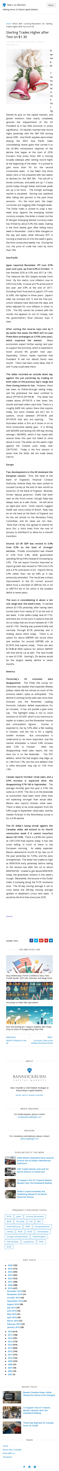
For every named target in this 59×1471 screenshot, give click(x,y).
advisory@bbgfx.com (29, 1138)
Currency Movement (32, 23)
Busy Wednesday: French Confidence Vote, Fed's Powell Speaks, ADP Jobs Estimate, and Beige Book (29, 977)
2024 (10, 1271)
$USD (15, 23)
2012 (10, 1351)
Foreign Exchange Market (17, 1236)
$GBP (27, 1226)
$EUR (9, 1221)
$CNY (9, 1247)
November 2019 (15, 1294)
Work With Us (9, 1453)
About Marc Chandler (12, 1449)
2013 (10, 1348)
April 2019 (12, 1317)
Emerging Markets (42, 1226)
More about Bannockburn (29, 1095)
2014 (10, 1344)
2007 (10, 1367)
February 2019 (14, 1324)
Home (8, 23)
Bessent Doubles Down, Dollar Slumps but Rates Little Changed (39, 1393)
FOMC (41, 1241)
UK (43, 23)
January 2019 (13, 1327)
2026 (10, 1265)
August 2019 (13, 1304)
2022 (10, 1278)
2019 (10, 1288)
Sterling (10, 1231)
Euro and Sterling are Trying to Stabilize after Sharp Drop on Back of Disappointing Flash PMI (28, 1028)
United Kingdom (39, 1236)
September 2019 (15, 1301)
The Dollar (20, 1221)
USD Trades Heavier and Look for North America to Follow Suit (33, 1170)
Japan (18, 1216)
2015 (10, 1341)
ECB (31, 1221)
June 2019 (12, 1310)
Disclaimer (7, 1457)
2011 (10, 1354)
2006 (10, 1371)
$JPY (39, 1221)
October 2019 (13, 1297)
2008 (10, 1364)
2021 (10, 1281)
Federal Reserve (14, 1226)
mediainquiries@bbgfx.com (29, 1117)
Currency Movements (35, 1216)
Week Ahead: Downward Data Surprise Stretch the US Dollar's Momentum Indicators (35, 1160)
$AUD (20, 1231)
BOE (20, 23)
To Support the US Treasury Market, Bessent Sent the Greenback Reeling (34, 1181)
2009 (10, 1361)
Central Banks (42, 1231)
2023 (10, 1275)
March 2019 (13, 1320)
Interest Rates (13, 1241)
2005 (10, 1374)
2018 (10, 1331)
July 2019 (11, 1307)
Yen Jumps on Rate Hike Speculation (22, 1002)
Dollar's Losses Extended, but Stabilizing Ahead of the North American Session (32, 1194)
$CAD (29, 1231)
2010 (10, 1358)
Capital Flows (28, 1241)
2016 (10, 1338)
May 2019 (12, 1314)
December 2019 (14, 1291)
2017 (10, 1335)
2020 (10, 1285)
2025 (10, 1268)
